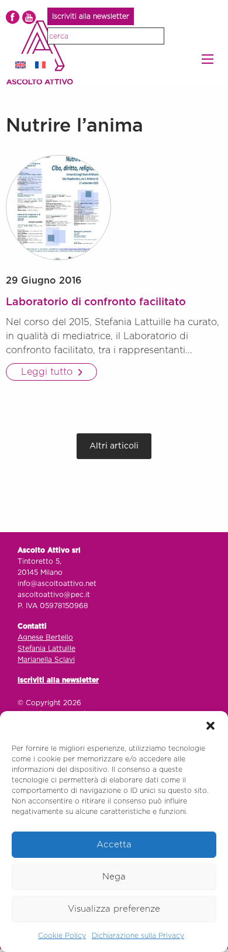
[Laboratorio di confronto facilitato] (58, 207)
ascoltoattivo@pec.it (54, 594)
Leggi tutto (48, 372)
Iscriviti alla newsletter (90, 16)
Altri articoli (114, 446)
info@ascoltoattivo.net (57, 583)
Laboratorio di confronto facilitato (96, 302)
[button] (210, 726)
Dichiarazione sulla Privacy (138, 935)
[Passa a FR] (40, 64)
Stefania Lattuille (46, 648)
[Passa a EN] (20, 64)
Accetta (114, 844)
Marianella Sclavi (46, 659)
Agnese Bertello (45, 637)
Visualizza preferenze (114, 909)
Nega (114, 876)
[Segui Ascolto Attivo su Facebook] (12, 17)
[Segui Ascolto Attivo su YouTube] (29, 17)
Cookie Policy (62, 935)
